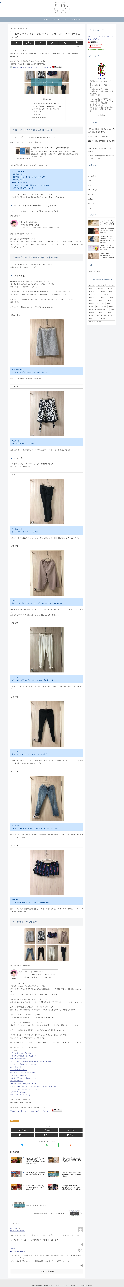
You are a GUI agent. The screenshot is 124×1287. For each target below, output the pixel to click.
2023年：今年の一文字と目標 (98, 136)
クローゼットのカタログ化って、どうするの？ (48, 106)
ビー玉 (12, 1249)
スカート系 (37, 111)
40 (22, 1061)
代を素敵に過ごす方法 (43, 1061)
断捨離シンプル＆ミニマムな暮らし (45, 1086)
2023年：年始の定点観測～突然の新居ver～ (101, 142)
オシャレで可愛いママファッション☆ (23, 1064)
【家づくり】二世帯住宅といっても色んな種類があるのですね (101, 130)
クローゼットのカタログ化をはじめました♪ (45, 103)
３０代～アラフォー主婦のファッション (24, 1078)
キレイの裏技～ (15, 1061)
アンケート (92, 208)
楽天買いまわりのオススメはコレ (21, 1086)
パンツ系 (37, 114)
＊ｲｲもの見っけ (15, 1053)
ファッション (15, 1120)
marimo (101, 78)
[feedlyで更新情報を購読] (46, 1145)
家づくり (91, 203)
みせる (90, 194)
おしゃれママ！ (15, 1067)
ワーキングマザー (16, 1081)
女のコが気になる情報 (18, 1075)
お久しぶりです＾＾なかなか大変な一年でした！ (101, 150)
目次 (44, 99)
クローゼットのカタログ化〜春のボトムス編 (45, 109)
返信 (80, 1244)
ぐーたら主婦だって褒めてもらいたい (23, 1089)
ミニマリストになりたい (18, 1092)
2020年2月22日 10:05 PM (17, 1231)
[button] (113, 272)
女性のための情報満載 (18, 1059)
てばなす (91, 171)
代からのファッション (19, 1070)
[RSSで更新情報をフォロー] (71, 1145)
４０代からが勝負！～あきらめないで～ (24, 1056)
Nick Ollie (13, 1228)
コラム (90, 199)
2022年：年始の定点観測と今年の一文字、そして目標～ (101, 157)
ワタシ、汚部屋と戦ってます (20, 1095)
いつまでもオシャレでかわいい (21, 1072)
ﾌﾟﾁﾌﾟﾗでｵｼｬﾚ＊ (27, 1053)
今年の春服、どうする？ (39, 117)
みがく (90, 181)
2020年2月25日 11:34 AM (17, 1251)
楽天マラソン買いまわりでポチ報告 (22, 1084)
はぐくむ (91, 185)
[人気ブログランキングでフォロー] (95, 50)
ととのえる (92, 176)
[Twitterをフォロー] (22, 1145)
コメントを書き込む (46, 1271)
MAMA (34, 1072)
